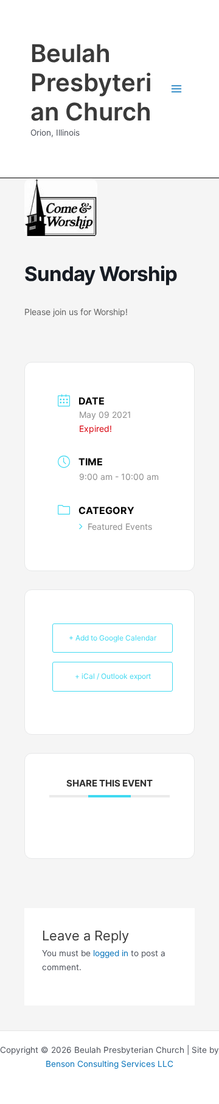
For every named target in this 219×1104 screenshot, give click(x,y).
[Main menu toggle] (176, 89)
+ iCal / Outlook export (113, 676)
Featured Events (120, 526)
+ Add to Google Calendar (112, 637)
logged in (110, 953)
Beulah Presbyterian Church (90, 82)
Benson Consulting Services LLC (109, 1064)
